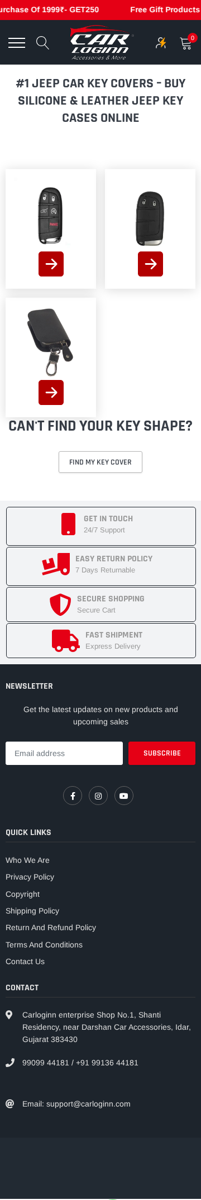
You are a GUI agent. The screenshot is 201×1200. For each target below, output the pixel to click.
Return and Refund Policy (51, 927)
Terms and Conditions (44, 944)
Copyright (23, 894)
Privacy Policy (30, 876)
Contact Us (25, 961)
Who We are (28, 860)
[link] (51, 214)
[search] (43, 43)
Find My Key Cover (100, 462)
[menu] (16, 42)
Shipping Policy (32, 910)
